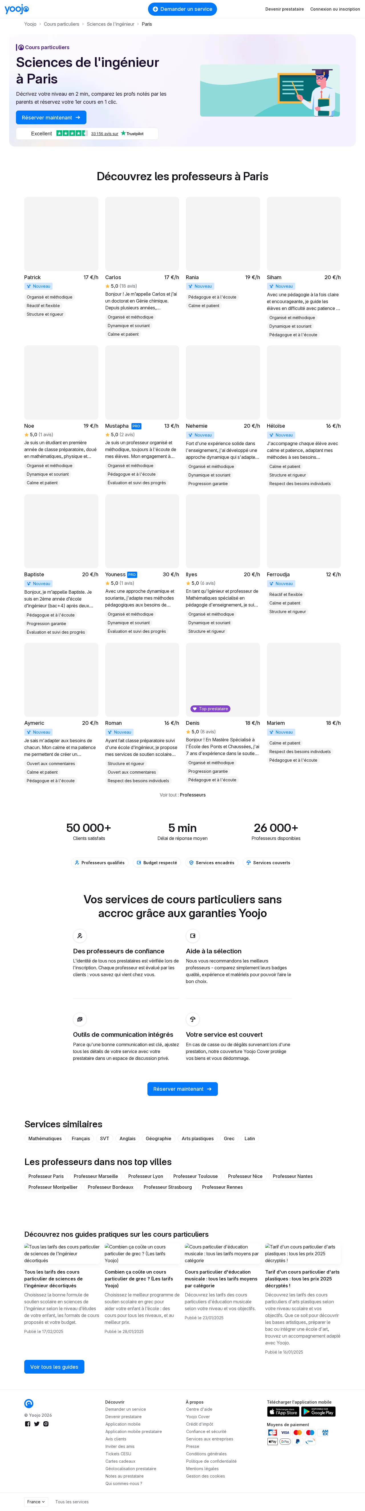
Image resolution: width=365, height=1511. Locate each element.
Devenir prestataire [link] (124, 1416)
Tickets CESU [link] (118, 1453)
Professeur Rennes (222, 1187)
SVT (104, 1138)
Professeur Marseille (96, 1176)
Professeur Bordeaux (110, 1187)
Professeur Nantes (293, 1176)
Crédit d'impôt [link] (199, 1424)
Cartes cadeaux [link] (120, 1461)
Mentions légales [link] (202, 1468)
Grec (229, 1138)
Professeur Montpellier (53, 1187)
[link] (61, 257)
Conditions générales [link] (206, 1453)
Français (81, 1138)
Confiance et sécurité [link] (206, 1431)
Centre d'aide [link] (199, 1409)
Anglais (127, 1138)
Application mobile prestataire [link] (134, 1431)
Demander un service (186, 9)
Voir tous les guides (54, 1367)
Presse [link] (192, 1446)
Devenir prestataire (284, 9)
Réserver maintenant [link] (48, 118)
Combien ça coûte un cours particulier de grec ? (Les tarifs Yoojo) (139, 1278)
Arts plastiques (198, 1138)
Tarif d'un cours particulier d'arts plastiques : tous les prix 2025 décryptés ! (302, 1278)
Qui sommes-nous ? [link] (124, 1483)
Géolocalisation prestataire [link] (131, 1468)
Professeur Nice (245, 1176)
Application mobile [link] (123, 1424)
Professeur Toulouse (195, 1176)
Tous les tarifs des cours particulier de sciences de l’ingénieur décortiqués (53, 1278)
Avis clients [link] (116, 1438)
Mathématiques (45, 1138)
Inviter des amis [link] (120, 1446)
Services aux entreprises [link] (209, 1438)
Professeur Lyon (145, 1176)
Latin (250, 1138)
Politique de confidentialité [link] (211, 1461)
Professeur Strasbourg (168, 1187)
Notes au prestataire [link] (125, 1476)
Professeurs (193, 795)
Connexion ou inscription (335, 9)
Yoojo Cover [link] (198, 1416)
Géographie (158, 1138)
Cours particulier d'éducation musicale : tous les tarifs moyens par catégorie (221, 1278)
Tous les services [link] (72, 1501)
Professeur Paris (46, 1176)
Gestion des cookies (205, 1476)
